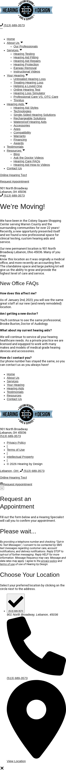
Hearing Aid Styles (26, 107)
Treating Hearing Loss (28, 82)
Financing (20, 139)
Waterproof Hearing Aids (30, 122)
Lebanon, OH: (10, 471)
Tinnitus (19, 100)
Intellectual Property (20, 457)
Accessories (22, 125)
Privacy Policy (16, 442)
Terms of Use (16, 449)
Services (13, 50)
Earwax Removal (25, 68)
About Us (13, 43)
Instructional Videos (27, 71)
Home (11, 39)
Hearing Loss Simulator (29, 93)
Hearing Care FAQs (27, 161)
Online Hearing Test (27, 89)
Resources (14, 150)
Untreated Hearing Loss (30, 79)
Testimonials (15, 146)
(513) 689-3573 (14, 25)
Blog (17, 154)
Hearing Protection (26, 64)
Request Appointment (17, 484)
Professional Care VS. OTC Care (36, 96)
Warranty (20, 136)
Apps (17, 129)
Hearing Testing (24, 54)
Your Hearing (16, 75)
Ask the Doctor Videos (29, 157)
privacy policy (49, 561)
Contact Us (14, 168)
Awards (19, 143)
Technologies (22, 111)
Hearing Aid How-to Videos (32, 165)
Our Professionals (26, 46)
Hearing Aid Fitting (26, 57)
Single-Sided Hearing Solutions (35, 115)
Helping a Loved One (28, 86)
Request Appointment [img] (14, 181)
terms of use (7, 564)
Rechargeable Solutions (30, 118)
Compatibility (22, 132)
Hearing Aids (16, 104)
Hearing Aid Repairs (27, 61)
